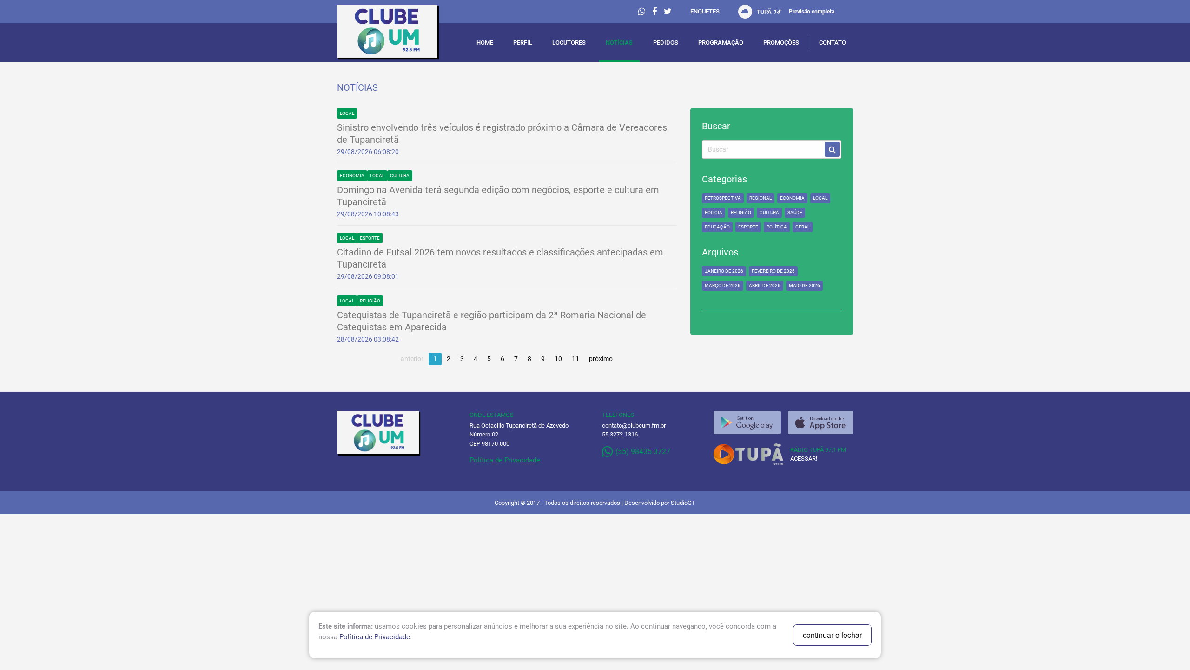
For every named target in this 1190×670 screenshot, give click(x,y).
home (484, 42)
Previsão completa (811, 11)
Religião (370, 300)
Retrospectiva (723, 198)
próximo (601, 358)
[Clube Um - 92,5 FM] (396, 33)
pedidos (665, 42)
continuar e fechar (832, 635)
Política (777, 226)
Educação (717, 226)
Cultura (400, 175)
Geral (802, 226)
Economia (352, 175)
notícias (619, 42)
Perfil (522, 42)
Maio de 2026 (804, 285)
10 (558, 358)
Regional (760, 198)
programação (720, 42)
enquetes (705, 11)
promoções (781, 42)
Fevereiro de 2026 (773, 271)
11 (575, 358)
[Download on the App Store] (820, 422)
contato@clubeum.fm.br (634, 425)
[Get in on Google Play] (747, 422)
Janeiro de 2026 (724, 271)
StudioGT (683, 502)
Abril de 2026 (764, 285)
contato (832, 42)
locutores (569, 42)
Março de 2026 (722, 285)
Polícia (713, 212)
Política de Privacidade (504, 460)
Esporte (370, 238)
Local (347, 113)
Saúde (794, 212)
